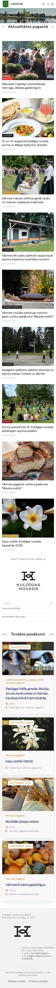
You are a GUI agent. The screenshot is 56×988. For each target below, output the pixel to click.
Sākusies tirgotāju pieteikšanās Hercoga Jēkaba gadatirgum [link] (23, 86)
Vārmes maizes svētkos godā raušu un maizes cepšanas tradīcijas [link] (26, 200)
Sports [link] (7, 421)
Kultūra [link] (7, 78)
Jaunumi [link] (7, 135)
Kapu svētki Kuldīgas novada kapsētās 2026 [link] (21, 543)
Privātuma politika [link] (38, 981)
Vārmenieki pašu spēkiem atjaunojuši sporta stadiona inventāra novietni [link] (27, 257)
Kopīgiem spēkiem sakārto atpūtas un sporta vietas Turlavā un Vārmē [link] (28, 372)
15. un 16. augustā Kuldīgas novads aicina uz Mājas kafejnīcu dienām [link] (25, 143)
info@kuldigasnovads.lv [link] (39, 956)
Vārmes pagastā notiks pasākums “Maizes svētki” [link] (25, 486)
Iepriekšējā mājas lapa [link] (13, 616)
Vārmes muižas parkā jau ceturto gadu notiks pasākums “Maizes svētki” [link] (28, 314)
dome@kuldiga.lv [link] (40, 953)
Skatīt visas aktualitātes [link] (26, 559)
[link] (20, 4)
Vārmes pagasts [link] (12, 307)
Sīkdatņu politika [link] (17, 981)
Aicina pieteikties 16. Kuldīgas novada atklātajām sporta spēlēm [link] (27, 429)
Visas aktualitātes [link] (11, 608)
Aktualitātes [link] (10, 193)
